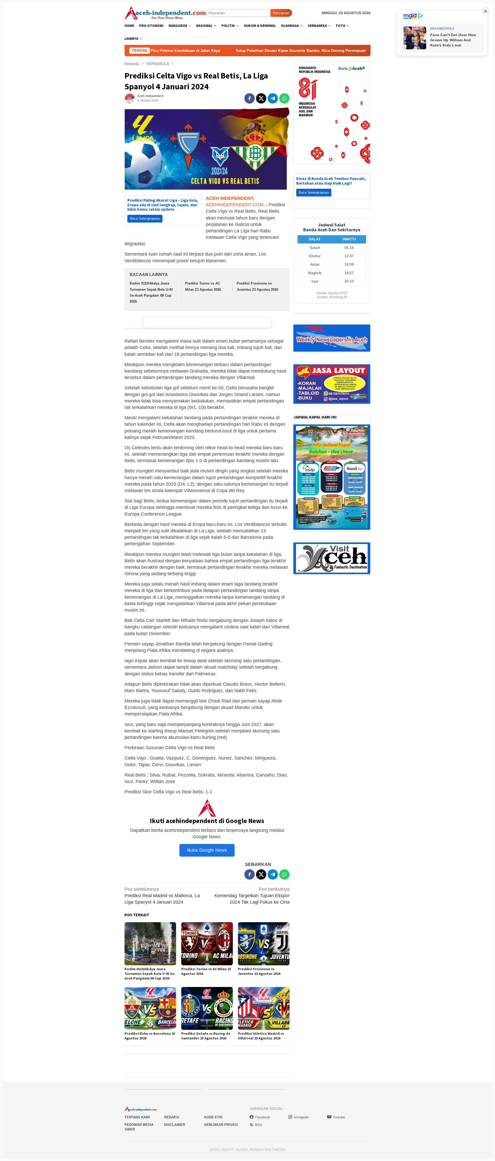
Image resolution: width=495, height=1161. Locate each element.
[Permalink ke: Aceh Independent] (130, 98)
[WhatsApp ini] (284, 98)
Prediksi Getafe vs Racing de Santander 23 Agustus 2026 (205, 1035)
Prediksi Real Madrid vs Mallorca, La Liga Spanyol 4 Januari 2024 (162, 896)
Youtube (339, 1117)
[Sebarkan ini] (249, 98)
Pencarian (281, 13)
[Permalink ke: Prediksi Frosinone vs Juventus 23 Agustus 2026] (264, 943)
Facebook (262, 1117)
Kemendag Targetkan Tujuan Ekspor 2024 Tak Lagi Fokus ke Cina (252, 896)
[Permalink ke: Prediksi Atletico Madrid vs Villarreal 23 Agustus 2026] (264, 1008)
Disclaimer (174, 1125)
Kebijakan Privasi (221, 1125)
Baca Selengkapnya (145, 218)
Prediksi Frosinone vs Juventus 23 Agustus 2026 (259, 971)
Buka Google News (207, 850)
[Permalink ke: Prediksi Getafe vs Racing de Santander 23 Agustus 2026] (207, 1008)
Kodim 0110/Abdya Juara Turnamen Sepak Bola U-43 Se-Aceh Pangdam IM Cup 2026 (150, 974)
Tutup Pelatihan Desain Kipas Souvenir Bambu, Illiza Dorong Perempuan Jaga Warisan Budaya (248, 50)
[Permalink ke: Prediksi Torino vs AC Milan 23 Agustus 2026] (207, 943)
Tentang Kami (137, 1117)
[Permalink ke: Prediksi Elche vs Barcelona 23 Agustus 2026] (150, 1008)
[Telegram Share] (273, 98)
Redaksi (171, 1117)
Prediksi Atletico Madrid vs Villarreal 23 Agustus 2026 (261, 1035)
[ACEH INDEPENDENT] (165, 12)
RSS (258, 1125)
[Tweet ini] (261, 98)
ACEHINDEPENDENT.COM (234, 204)
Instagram (301, 1117)
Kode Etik (213, 1117)
